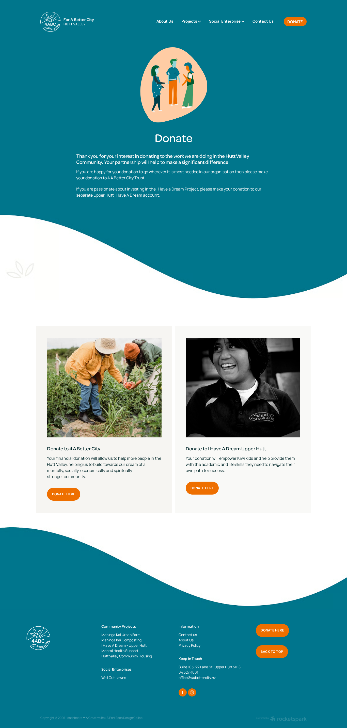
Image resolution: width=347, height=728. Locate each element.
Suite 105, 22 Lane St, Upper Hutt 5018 (210, 666)
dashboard (74, 718)
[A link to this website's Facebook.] (183, 692)
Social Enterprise (225, 21)
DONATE (295, 21)
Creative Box (97, 718)
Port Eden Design (121, 718)
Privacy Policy (189, 645)
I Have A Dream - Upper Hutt (124, 645)
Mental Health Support (119, 650)
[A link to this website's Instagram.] (192, 692)
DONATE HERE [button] (63, 494)
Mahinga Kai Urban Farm (120, 634)
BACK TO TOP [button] (272, 651)
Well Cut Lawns (113, 677)
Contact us (188, 634)
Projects (189, 21)
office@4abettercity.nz (197, 677)
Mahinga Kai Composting (121, 640)
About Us (164, 21)
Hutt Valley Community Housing (126, 656)
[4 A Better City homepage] (67, 21)
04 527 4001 (188, 672)
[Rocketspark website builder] (281, 719)
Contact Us (263, 21)
